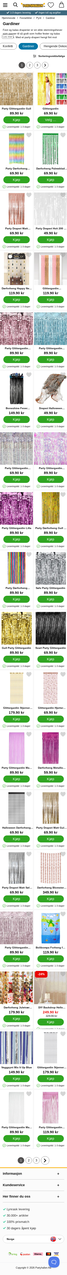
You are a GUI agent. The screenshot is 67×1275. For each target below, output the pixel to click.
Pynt (38, 18)
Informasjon (12, 1173)
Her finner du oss (16, 1196)
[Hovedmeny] (5, 5)
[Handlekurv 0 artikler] (61, 5)
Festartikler (26, 18)
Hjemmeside (8, 18)
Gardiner (50, 18)
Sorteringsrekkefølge (51, 56)
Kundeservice (14, 1185)
